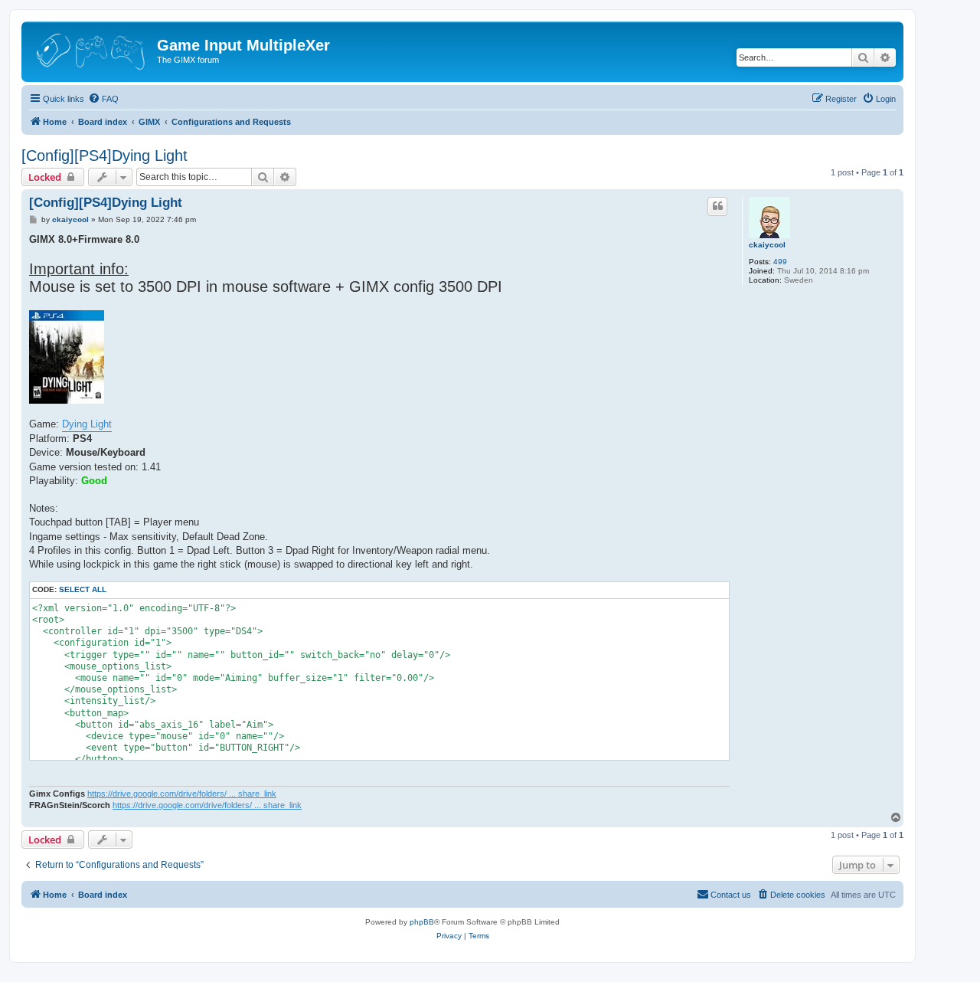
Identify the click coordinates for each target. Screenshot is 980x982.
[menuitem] (103, 99)
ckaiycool (767, 245)
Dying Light (87, 424)
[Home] (91, 49)
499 (780, 261)
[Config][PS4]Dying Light (104, 155)
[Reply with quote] (717, 206)
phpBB (422, 922)
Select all (82, 589)
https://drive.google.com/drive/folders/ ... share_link (181, 793)
